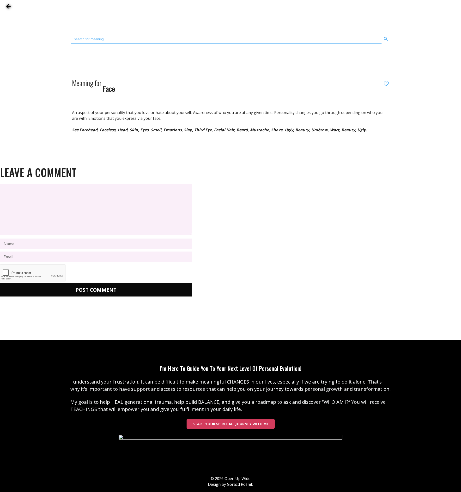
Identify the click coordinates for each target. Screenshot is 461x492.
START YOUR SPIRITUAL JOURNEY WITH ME (231, 423)
